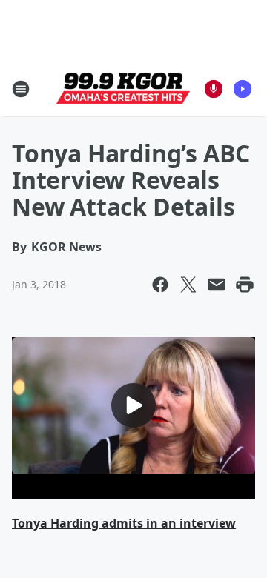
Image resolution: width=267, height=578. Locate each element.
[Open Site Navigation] (21, 89)
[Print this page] (244, 284)
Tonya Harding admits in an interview (124, 523)
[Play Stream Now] (242, 89)
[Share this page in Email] (216, 284)
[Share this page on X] (188, 284)
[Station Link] (123, 89)
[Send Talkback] (213, 89)
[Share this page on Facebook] (160, 284)
